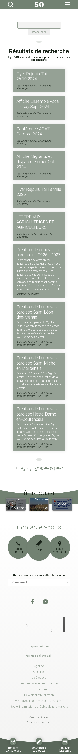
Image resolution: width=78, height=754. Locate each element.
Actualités (33, 234)
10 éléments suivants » (48, 467)
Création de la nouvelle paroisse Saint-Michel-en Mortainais (37, 363)
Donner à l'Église (65, 749)
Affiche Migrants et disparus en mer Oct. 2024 (35, 161)
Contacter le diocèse (39, 749)
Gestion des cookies (38, 722)
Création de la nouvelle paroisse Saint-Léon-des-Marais (37, 312)
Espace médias (39, 646)
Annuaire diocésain (39, 655)
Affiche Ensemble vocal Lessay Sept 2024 (38, 104)
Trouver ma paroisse (13, 749)
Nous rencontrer (59, 550)
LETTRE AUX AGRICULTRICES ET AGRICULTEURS (35, 222)
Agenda (32, 85)
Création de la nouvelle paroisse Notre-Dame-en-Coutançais (37, 414)
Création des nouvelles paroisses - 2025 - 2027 (38, 252)
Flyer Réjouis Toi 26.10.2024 (31, 76)
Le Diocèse (33, 294)
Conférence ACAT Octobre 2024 (33, 131)
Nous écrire (39, 551)
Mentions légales (38, 717)
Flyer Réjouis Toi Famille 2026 (38, 192)
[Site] (39, 4)
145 (52, 470)
